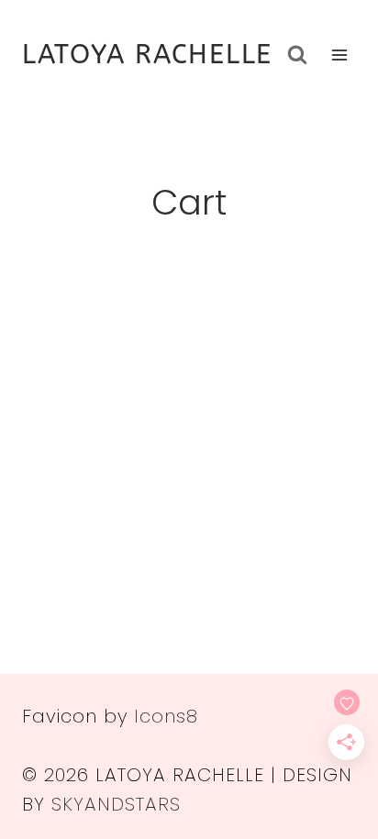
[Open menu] (339, 54)
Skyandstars (116, 804)
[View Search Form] (297, 55)
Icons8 (166, 716)
